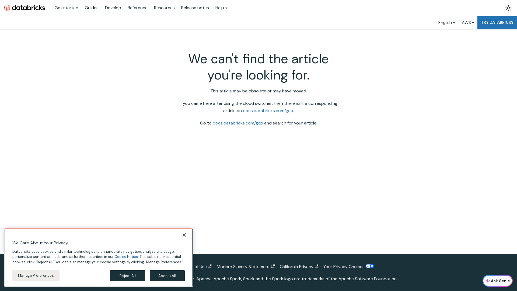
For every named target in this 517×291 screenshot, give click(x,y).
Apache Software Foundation (367, 279)
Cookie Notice (126, 256)
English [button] (445, 22)
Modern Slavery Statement (243, 266)
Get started (66, 8)
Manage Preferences (36, 275)
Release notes (195, 8)
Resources (164, 8)
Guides (92, 8)
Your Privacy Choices (344, 266)
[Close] (184, 235)
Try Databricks (497, 22)
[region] (98, 257)
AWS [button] (466, 22)
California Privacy (296, 266)
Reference (138, 8)
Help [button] (219, 8)
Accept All (167, 275)
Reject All (127, 275)
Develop (113, 8)
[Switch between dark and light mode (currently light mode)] (508, 8)
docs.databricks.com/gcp (268, 110)
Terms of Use (194, 266)
